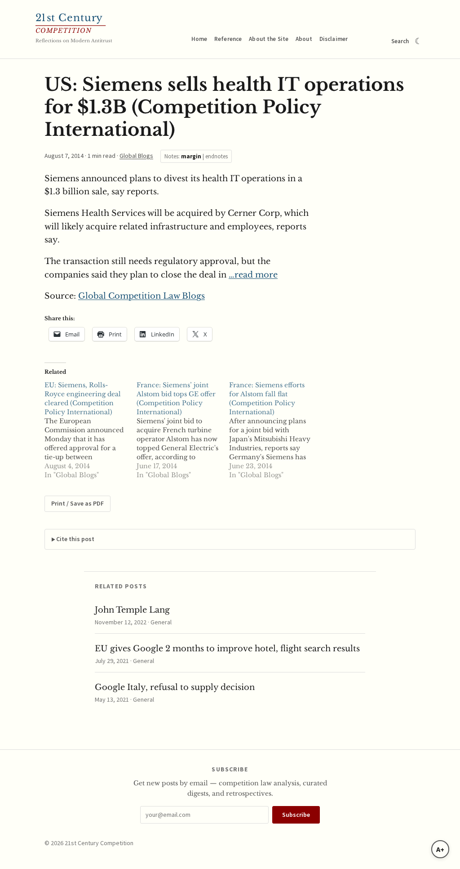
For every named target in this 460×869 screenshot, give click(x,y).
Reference (228, 39)
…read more (253, 275)
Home (199, 39)
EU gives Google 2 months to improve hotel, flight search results (227, 649)
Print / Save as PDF (77, 503)
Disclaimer (333, 39)
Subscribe (296, 815)
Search (400, 41)
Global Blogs (136, 156)
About (304, 39)
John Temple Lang (132, 610)
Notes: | (196, 156)
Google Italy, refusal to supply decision (175, 687)
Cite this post (75, 539)
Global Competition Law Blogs (141, 296)
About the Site (268, 39)
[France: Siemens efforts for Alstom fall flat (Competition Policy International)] (275, 430)
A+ (440, 849)
